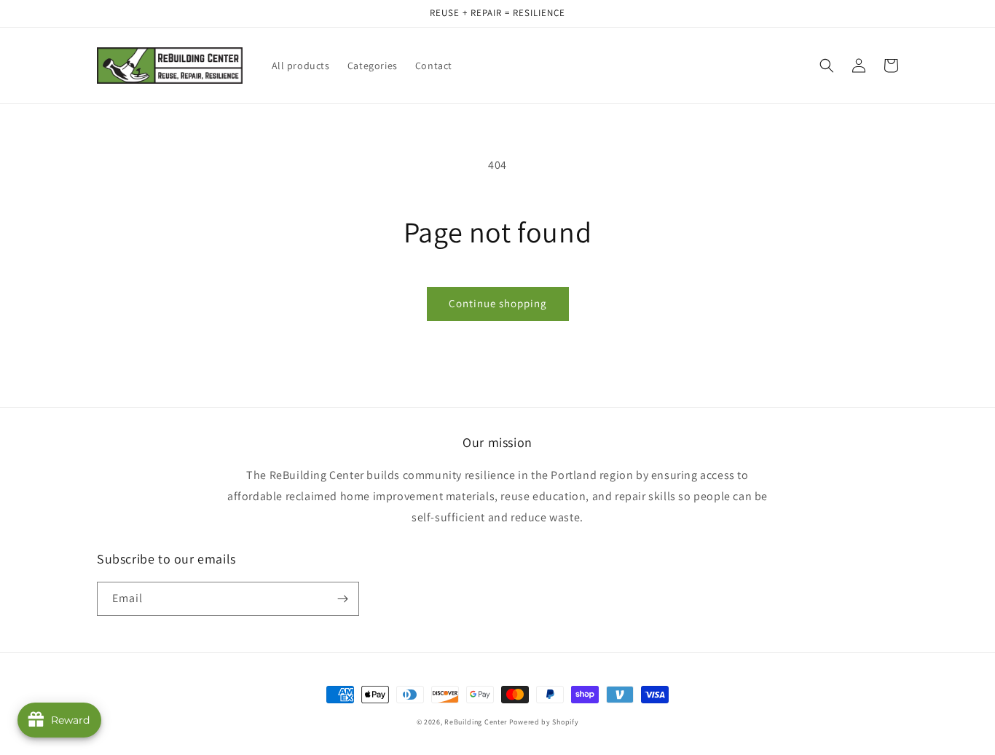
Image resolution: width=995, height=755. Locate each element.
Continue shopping (498, 303)
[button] (827, 66)
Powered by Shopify (544, 722)
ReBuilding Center (476, 722)
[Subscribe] (342, 599)
